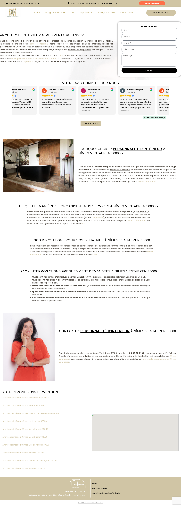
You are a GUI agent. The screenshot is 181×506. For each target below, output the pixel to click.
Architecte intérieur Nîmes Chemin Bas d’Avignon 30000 (29, 460)
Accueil (37, 12)
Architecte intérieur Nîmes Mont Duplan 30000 (25, 437)
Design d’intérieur (53, 12)
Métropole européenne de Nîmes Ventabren (33, 58)
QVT (72, 12)
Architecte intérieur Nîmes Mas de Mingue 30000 (26, 444)
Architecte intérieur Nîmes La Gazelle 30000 (23, 405)
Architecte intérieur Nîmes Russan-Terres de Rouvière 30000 (32, 413)
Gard (60, 55)
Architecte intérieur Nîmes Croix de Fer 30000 (24, 421)
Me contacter (126, 12)
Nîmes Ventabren (38, 43)
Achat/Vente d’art (106, 12)
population (28, 61)
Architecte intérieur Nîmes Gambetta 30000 (24, 468)
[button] (168, 100)
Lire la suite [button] (59, 111)
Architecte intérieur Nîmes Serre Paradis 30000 (25, 429)
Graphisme (84, 12)
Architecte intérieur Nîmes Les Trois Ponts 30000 (26, 397)
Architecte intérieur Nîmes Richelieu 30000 (23, 452)
